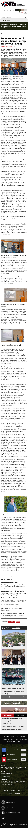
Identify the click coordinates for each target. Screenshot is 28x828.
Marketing (13, 790)
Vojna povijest (23, 739)
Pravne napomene (23, 825)
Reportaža (3, 739)
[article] (14, 638)
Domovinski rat (8, 46)
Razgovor (22, 736)
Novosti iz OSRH (14, 736)
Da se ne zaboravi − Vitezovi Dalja (12, 591)
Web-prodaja (18, 793)
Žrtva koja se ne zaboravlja (10, 604)
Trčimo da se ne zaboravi (9, 582)
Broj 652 (22, 24)
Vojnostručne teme (13, 739)
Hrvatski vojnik (5, 20)
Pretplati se (9, 793)
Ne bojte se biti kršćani (9, 598)
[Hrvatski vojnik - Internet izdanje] (14, 4)
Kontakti (6, 790)
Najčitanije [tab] (7, 715)
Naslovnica (6, 736)
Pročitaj (7, 697)
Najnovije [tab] (20, 715)
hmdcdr (18, 621)
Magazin (12, 24)
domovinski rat (12, 621)
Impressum (21, 790)
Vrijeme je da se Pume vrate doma (12, 613)
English (20, 12)
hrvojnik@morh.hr (8, 773)
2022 (17, 24)
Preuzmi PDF (20, 697)
